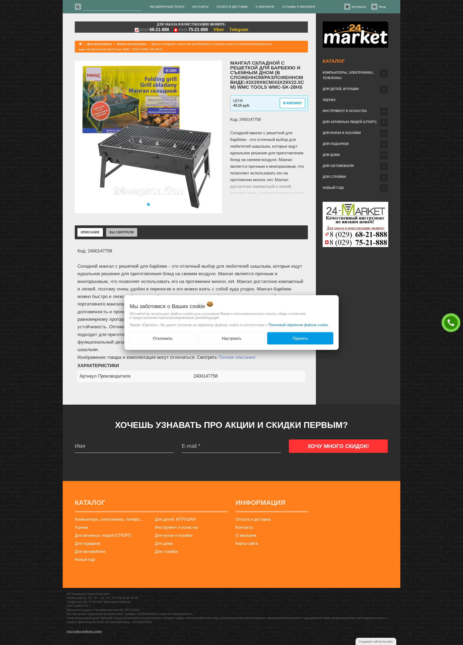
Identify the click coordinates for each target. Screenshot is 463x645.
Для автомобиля (338, 166)
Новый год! (333, 188)
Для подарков (336, 144)
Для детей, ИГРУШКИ (341, 89)
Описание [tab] (90, 232)
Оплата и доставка (253, 519)
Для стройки (334, 177)
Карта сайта (247, 543)
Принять (300, 338)
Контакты (244, 527)
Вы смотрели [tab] (121, 232)
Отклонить (163, 338)
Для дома (331, 155)
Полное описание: (237, 357)
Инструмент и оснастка (345, 111)
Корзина (359, 7)
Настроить (231, 338)
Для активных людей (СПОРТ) (349, 122)
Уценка (329, 100)
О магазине (246, 535)
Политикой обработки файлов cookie (298, 325)
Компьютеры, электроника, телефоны (348, 75)
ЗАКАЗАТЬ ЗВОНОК (452, 322)
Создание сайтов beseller (376, 641)
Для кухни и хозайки (342, 133)
